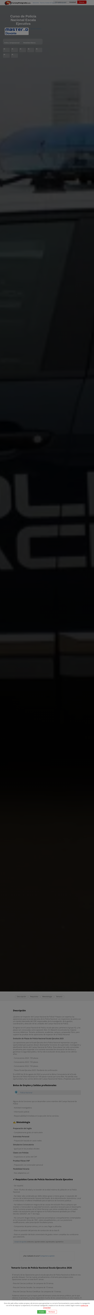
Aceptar (41, 1312)
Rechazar (52, 1312)
